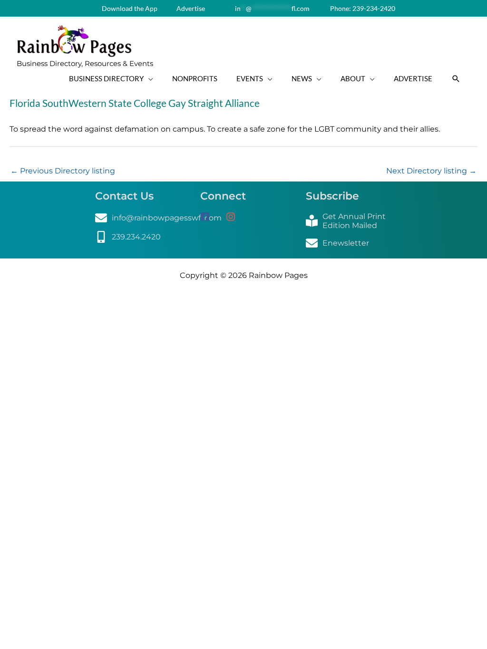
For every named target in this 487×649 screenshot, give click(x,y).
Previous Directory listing (62, 170)
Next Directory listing (431, 170)
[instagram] (234, 216)
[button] (456, 79)
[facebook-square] (212, 216)
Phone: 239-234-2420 (362, 8)
